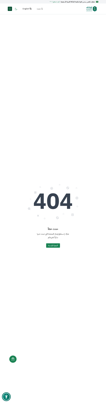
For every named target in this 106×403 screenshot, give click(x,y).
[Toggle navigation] (10, 9)
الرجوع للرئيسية (53, 245)
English (26, 8)
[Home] (91, 9)
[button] (55, 2)
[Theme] (16, 8)
